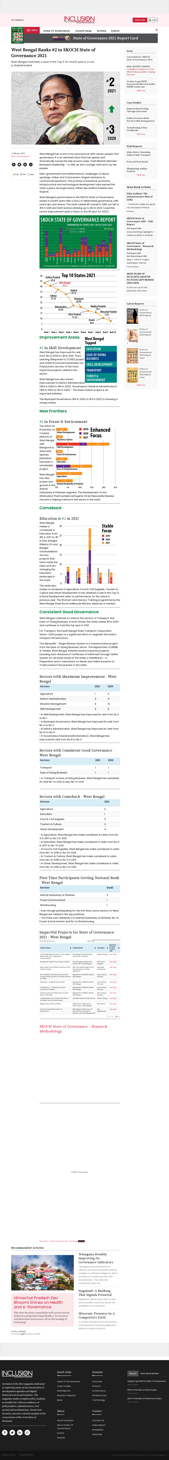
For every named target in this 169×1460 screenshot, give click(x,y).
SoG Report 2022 (134, 253)
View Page (112, 954)
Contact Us (98, 1420)
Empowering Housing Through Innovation (138, 110)
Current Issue (83, 30)
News (60, 1400)
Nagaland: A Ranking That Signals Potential (95, 1293)
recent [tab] (133, 1373)
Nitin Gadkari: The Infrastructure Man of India (139, 196)
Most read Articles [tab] (149, 1373)
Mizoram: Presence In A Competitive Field (97, 1316)
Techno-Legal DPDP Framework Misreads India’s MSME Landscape (141, 84)
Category (100, 948)
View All (141, 91)
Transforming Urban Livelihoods (137, 129)
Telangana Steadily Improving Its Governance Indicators (96, 1258)
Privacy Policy (26, 1455)
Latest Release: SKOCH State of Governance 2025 (139, 58)
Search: (89, 941)
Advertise (97, 1434)
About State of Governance (65, 1427)
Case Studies (64, 1386)
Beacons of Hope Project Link (112, 948)
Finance (96, 1386)
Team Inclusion (23, 65)
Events (115, 30)
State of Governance (56, 30)
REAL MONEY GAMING (141, 70)
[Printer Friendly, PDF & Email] (23, 174)
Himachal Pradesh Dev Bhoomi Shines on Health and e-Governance (38, 1302)
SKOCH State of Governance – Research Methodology (140, 246)
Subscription (98, 1425)
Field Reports (64, 1390)
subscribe (140, 19)
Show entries (46, 941)
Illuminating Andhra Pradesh (137, 170)
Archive (101, 30)
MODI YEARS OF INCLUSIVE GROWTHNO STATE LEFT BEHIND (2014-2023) (140, 278)
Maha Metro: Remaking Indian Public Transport (139, 153)
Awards (61, 1437)
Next (116, 1016)
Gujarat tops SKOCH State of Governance (146, 1381)
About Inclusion (65, 1420)
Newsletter (97, 1429)
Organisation (78, 948)
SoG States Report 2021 (137, 256)
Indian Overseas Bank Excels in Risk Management (140, 119)
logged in (23, 1334)
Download (81, 1241)
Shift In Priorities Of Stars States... (142, 1390)
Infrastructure (99, 1395)
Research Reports (66, 1395)
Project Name (45, 948)
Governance (99, 1390)
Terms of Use (8, 1455)
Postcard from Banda (137, 161)
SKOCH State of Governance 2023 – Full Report (140, 221)
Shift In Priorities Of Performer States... (144, 1398)
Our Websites (18, 20)
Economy (97, 1381)
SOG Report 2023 (134, 228)
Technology (98, 1400)
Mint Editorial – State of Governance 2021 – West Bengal (58, 1241)
